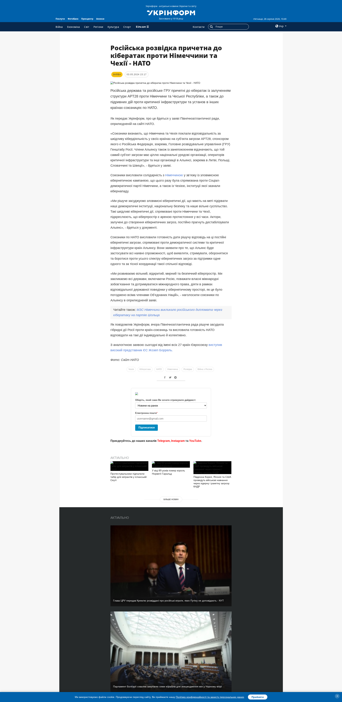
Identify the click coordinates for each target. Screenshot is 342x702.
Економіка (73, 27)
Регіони (98, 27)
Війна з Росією (205, 369)
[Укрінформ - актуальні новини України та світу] (171, 12)
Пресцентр (87, 18)
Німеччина (172, 369)
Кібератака (145, 369)
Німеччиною (174, 175)
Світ (86, 27)
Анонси (100, 18)
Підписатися (146, 427)
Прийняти (258, 697)
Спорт (127, 27)
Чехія (131, 369)
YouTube (195, 440)
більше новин (171, 499)
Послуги (60, 18)
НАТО (159, 369)
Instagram (178, 440)
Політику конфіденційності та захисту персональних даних (210, 697)
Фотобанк (73, 18)
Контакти (198, 27)
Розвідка (187, 369)
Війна (59, 27)
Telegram (163, 440)
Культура (113, 27)
